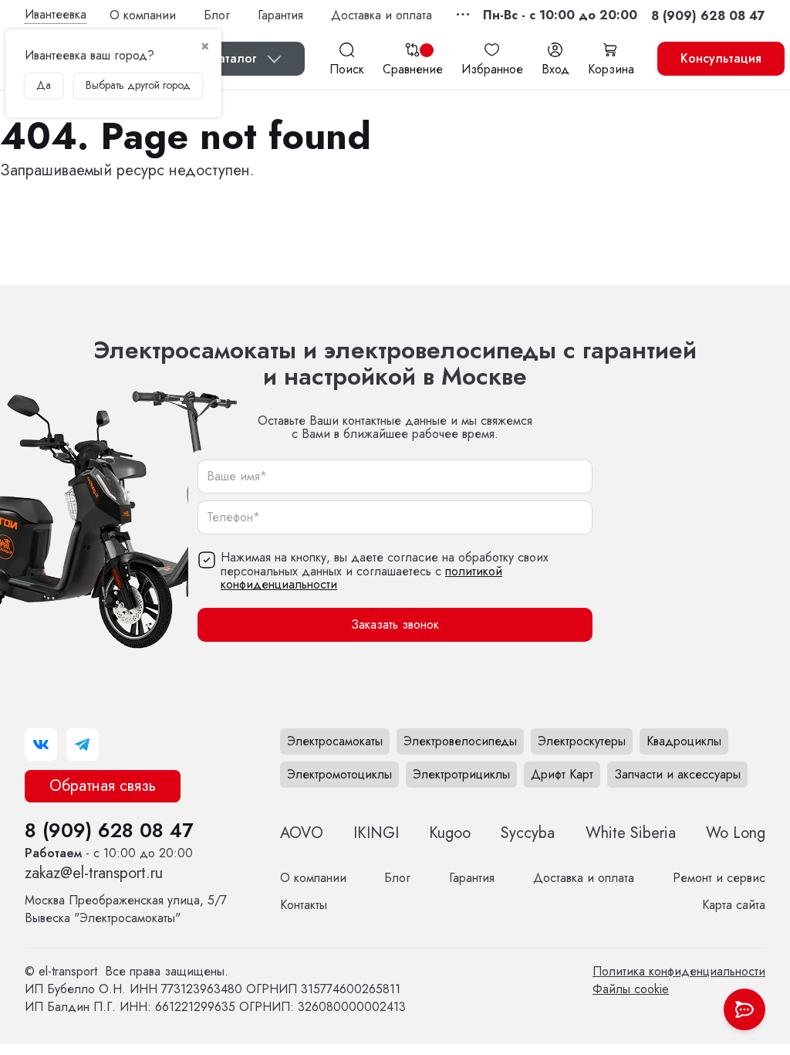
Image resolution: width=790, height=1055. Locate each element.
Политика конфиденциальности (678, 971)
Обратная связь (102, 786)
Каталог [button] (234, 58)
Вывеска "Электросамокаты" (126, 909)
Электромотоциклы (339, 774)
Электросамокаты (335, 741)
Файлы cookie (630, 989)
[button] (560, 15)
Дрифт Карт (562, 774)
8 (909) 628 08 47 (109, 830)
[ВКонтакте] (41, 744)
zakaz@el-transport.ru (94, 873)
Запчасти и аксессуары (677, 774)
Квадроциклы (684, 741)
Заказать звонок (395, 624)
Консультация (720, 58)
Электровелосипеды (460, 741)
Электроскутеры (582, 741)
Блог (217, 15)
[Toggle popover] (744, 1009)
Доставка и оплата (381, 15)
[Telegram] (82, 744)
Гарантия (280, 15)
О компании (143, 15)
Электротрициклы (461, 774)
